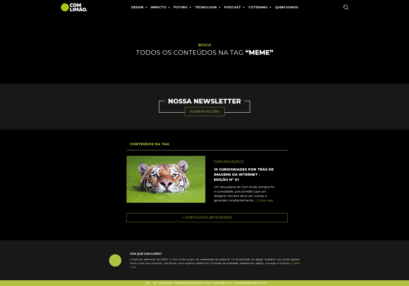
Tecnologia (206, 7)
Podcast (232, 7)
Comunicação (227, 162)
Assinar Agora (204, 111)
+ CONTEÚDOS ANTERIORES (207, 218)
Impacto (158, 7)
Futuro (180, 7)
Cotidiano (258, 7)
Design (137, 7)
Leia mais (266, 200)
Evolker (261, 283)
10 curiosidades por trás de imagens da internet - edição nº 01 (244, 174)
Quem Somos (286, 7)
